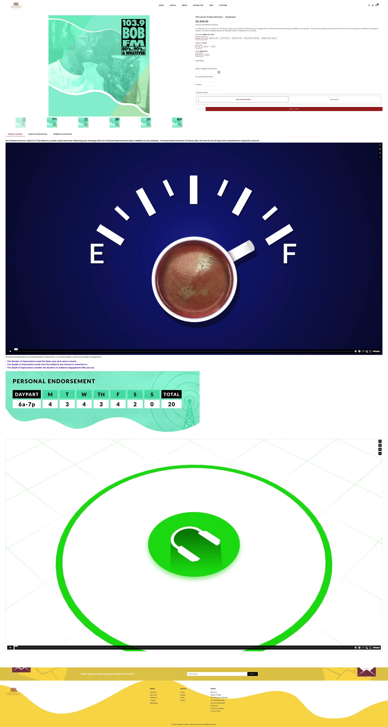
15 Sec (199, 46)
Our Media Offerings (218, 700)
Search (182, 700)
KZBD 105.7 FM (236, 38)
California (153, 692)
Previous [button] (7, 66)
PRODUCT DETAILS (15, 134)
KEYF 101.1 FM (225, 38)
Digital (173, 5)
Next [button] (190, 66)
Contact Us (214, 705)
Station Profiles (216, 695)
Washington (154, 703)
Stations (223, 5)
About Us (214, 692)
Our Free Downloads (218, 703)
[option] (99, 65)
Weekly (207, 55)
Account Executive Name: (204, 76)
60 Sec (213, 46)
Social (182, 692)
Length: (201, 43)
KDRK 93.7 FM (213, 38)
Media (184, 5)
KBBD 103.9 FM (201, 38)
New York (153, 695)
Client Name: (200, 61)
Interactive (198, 5)
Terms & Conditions (217, 708)
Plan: (202, 51)
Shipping (199, 25)
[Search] (369, 5)
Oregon (152, 700)
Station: (205, 34)
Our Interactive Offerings (219, 697)
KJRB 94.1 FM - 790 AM (269, 38)
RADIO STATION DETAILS (37, 134)
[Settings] (372, 5)
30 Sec (206, 46)
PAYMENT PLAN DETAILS (62, 134)
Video (182, 697)
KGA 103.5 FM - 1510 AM (251, 38)
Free (211, 5)
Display (182, 695)
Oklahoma (153, 697)
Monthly (199, 55)
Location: (199, 84)
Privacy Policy (215, 711)
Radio (161, 5)
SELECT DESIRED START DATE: (206, 69)
